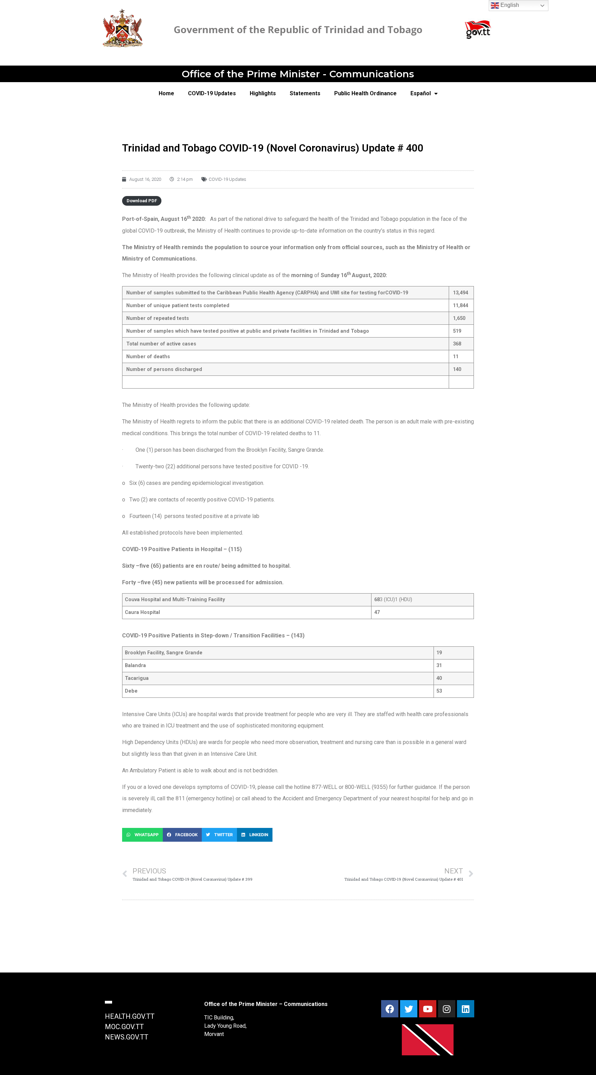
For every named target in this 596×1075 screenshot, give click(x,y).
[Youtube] (427, 1008)
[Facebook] (389, 1008)
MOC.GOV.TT (124, 1027)
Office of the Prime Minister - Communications (298, 74)
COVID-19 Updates (212, 93)
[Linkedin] (465, 1008)
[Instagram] (446, 1008)
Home (166, 93)
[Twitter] (408, 1008)
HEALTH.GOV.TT (130, 1016)
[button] (142, 835)
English (509, 5)
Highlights (263, 93)
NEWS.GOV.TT (126, 1037)
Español (420, 93)
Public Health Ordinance (365, 93)
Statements (305, 93)
